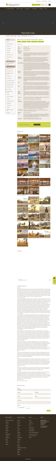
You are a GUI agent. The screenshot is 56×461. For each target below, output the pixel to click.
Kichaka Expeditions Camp (10, 73)
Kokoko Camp (9, 78)
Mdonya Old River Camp (10, 82)
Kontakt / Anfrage (40, 41)
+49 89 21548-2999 (36, 4)
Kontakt (30, 420)
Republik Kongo (8, 434)
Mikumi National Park (10, 54)
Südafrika (7, 430)
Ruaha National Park (10, 61)
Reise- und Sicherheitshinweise (34, 432)
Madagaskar (7, 437)
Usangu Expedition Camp (10, 92)
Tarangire (8, 107)
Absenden (48, 410)
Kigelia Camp (26, 118)
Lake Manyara (9, 48)
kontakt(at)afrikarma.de (44, 426)
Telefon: (18, 396)
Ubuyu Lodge (9, 89)
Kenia (6, 432)
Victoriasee (8, 112)
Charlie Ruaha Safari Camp (10, 64)
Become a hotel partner (32, 435)
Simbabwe (7, 427)
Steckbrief (19, 41)
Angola (18, 451)
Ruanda (18, 442)
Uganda (7, 442)
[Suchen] (50, 5)
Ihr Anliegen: (19, 400)
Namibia (7, 425)
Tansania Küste (9, 105)
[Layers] (49, 280)
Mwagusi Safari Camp (31, 118)
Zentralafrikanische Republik (21, 447)
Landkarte (28, 41)
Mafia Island (8, 52)
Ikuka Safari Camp (10, 66)
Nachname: (37, 392)
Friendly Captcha (28, 408)
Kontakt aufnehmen (37, 124)
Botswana (7, 422)
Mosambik (7, 435)
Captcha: (18, 405)
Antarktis (7, 444)
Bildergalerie (24, 41)
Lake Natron (8, 50)
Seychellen (19, 434)
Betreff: (18, 388)
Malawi (7, 439)
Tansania (7, 39)
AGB (29, 425)
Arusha (8, 41)
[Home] (6, 8)
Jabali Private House (10, 68)
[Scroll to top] (54, 459)
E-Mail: (36, 396)
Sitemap (30, 437)
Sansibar (8, 94)
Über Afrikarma (31, 427)
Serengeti (8, 98)
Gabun (18, 444)
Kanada (18, 452)
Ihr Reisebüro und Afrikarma (33, 434)
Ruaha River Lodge (38, 118)
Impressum (30, 422)
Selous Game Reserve (10, 96)
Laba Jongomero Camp (10, 80)
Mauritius (18, 435)
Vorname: (19, 392)
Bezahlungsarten (31, 430)
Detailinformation (34, 41)
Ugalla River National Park (10, 110)
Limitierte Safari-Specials (9, 420)
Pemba (8, 59)
